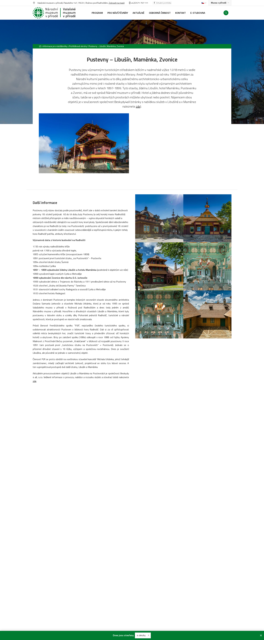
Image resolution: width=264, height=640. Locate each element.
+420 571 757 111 (139, 2)
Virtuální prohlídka (163, 2)
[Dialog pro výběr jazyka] (204, 3)
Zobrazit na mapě (117, 2)
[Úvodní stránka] (54, 12)
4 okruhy (141, 635)
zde (138, 106)
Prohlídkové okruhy (78, 46)
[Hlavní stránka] (40, 46)
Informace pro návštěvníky (55, 46)
